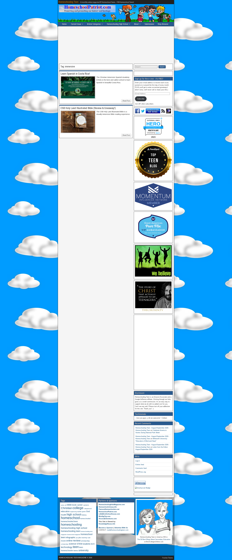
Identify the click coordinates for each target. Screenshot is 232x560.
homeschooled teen (69, 521)
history (84, 515)
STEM (79, 544)
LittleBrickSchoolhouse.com (109, 514)
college (77, 508)
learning (84, 538)
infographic (71, 537)
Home (64, 24)
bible (69, 505)
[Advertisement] (116, 45)
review (76, 540)
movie (63, 541)
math (88, 537)
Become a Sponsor (106, 528)
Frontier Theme (167, 558)
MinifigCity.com (104, 516)
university (83, 550)
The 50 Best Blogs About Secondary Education (153, 539)
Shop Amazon (163, 24)
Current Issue (76, 24)
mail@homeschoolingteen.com (117, 530)
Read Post (126, 101)
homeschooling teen (70, 531)
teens (76, 550)
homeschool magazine (73, 534)
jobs (79, 538)
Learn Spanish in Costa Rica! (75, 73)
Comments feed (141, 468)
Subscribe (140, 99)
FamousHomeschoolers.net (109, 509)
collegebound (88, 508)
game (84, 511)
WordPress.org (140, 472)
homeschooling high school (74, 528)
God (88, 511)
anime (62, 505)
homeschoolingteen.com (153, 127)
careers (86, 505)
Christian (66, 508)
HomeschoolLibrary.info (108, 507)
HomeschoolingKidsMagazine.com (112, 504)
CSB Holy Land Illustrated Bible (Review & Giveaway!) (88, 108)
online (69, 540)
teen (76, 547)
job (77, 537)
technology (66, 547)
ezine (79, 511)
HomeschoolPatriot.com (108, 512)
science (72, 543)
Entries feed (139, 464)
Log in (137, 461)
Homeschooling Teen (68, 1)
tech (93, 544)
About (136, 24)
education (65, 511)
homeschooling (71, 524)
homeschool (70, 518)
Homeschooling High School (117, 24)
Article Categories (94, 24)
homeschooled (85, 518)
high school (74, 514)
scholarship (85, 541)
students (87, 544)
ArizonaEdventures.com (108, 519)
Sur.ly (158, 133)
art (66, 505)
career (80, 505)
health (63, 515)
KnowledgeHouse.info (107, 524)
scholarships (64, 544)
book (74, 505)
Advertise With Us (121, 528)
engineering (73, 511)
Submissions (149, 24)
